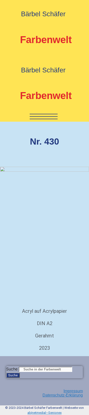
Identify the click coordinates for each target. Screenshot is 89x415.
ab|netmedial (36, 413)
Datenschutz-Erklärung (63, 395)
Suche (12, 368)
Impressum (73, 391)
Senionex (55, 413)
